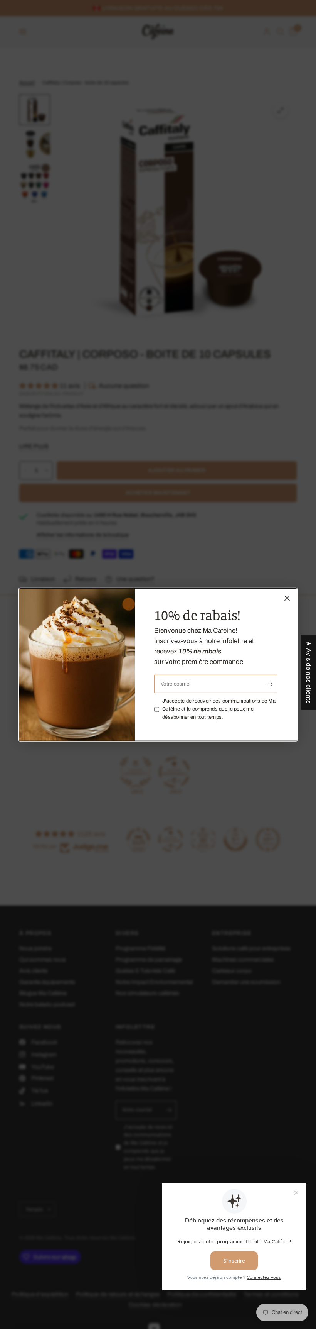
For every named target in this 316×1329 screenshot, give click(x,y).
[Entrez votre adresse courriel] (269, 684)
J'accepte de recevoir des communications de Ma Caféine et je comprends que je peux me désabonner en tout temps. (219, 709)
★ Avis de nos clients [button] (308, 672)
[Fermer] (287, 598)
